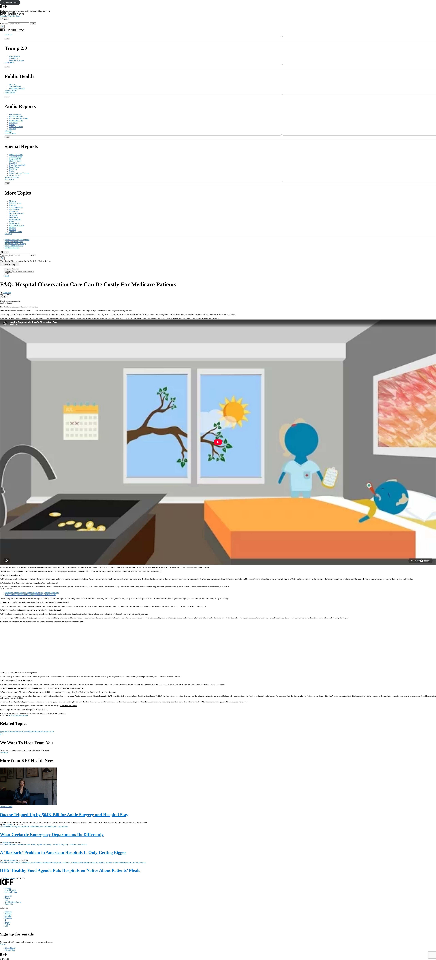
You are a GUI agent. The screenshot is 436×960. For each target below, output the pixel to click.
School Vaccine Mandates (14, 242)
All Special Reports (12, 177)
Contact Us (4, 753)
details (34, 307)
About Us (8, 896)
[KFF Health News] (12, 14)
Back (7, 39)
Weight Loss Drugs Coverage (15, 244)
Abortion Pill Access (12, 248)
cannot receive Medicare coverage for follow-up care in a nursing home (40, 599)
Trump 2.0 (8, 34)
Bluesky (7, 922)
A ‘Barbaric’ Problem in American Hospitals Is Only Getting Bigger (63, 852)
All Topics (8, 234)
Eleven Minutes (14, 175)
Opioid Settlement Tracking (19, 173)
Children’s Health (15, 232)
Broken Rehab (14, 167)
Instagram (8, 912)
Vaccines (12, 84)
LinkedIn (8, 916)
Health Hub (13, 123)
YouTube (8, 914)
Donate (18, 16)
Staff (6, 900)
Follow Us (11, 16)
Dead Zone (13, 169)
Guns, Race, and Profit (17, 165)
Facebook (8, 918)
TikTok (7, 924)
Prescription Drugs (15, 207)
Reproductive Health (16, 213)
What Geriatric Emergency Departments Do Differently (52, 834)
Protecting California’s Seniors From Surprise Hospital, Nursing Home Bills (32, 593)
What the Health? (15, 114)
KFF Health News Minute (18, 119)
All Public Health (11, 90)
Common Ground (15, 157)
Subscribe (3, 16)
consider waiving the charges (337, 618)
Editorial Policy (10, 948)
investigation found (165, 315)
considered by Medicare (37, 315)
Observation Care (47, 731)
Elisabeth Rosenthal (10, 860)
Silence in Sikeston (16, 127)
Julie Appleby (7, 825)
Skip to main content (10, 2)
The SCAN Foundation (57, 713)
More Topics (9, 179)
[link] (4, 297)
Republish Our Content (13, 902)
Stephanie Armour (9, 878)
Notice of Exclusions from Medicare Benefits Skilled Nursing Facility (136, 696)
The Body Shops (15, 161)
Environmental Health (17, 88)
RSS (6, 926)
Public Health (9, 62)
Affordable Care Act (16, 226)
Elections (12, 201)
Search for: (4, 24)
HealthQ (12, 125)
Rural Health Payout (16, 60)
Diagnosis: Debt (15, 159)
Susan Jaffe (7, 293)
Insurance (12, 205)
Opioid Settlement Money (14, 246)
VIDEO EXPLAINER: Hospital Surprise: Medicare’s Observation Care (30, 595)
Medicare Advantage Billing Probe (17, 240)
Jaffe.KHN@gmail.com (19, 715)
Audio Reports (10, 93)
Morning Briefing (11, 892)
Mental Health (14, 224)
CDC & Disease (15, 86)
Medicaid (12, 230)
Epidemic (12, 129)
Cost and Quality (28, 731)
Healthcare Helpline (16, 116)
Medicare (12, 228)
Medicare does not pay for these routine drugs (21, 614)
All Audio (8, 131)
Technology (13, 215)
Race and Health (15, 219)
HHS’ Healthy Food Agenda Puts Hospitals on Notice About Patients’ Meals (70, 870)
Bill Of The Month (16, 155)
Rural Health (13, 217)
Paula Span (7, 842)
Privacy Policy (10, 950)
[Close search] (2, 27)
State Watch (13, 58)
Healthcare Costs (15, 203)
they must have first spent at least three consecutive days (147, 599)
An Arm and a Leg (16, 121)
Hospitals (38, 731)
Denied (11, 171)
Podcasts (8, 888)
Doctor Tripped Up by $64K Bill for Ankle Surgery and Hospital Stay (64, 814)
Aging (11, 221)
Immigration (13, 211)
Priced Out (13, 163)
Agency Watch (14, 56)
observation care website (68, 706)
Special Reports (10, 133)
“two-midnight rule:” (284, 579)
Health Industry (14, 209)
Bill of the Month (6, 807)
